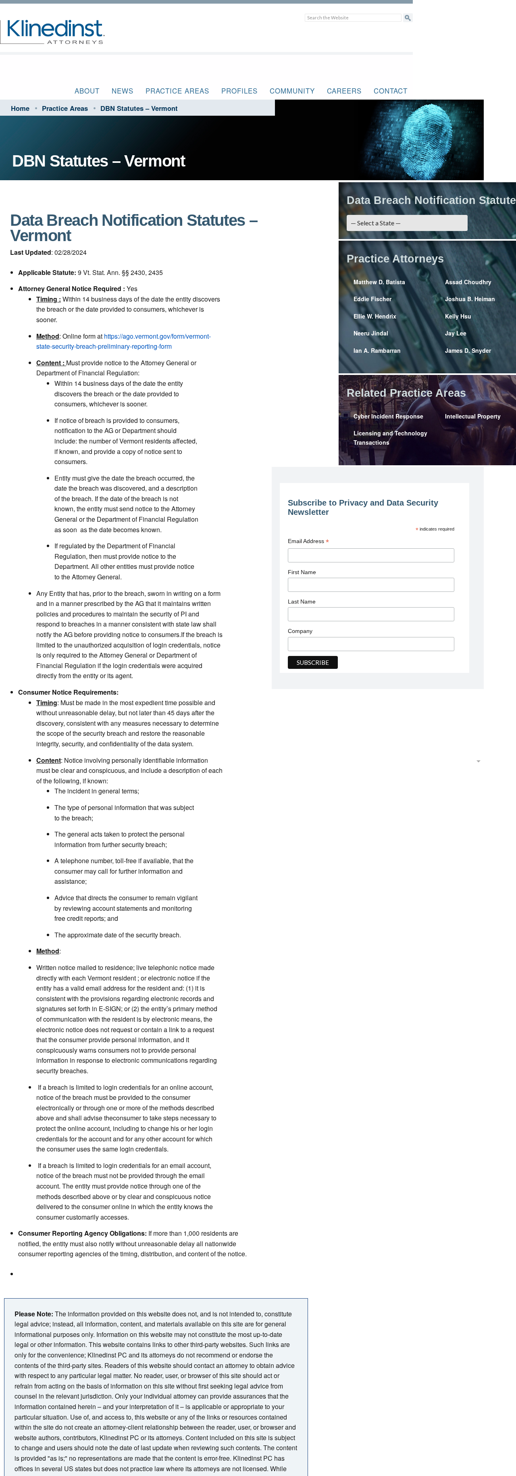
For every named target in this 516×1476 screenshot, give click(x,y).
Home (20, 108)
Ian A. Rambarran (377, 350)
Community (292, 90)
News (122, 90)
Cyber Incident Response (388, 416)
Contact (391, 90)
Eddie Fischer (372, 299)
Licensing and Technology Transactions (390, 437)
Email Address (308, 542)
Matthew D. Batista (379, 282)
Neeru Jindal (371, 333)
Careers (344, 90)
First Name (302, 572)
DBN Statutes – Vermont (139, 108)
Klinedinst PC (66, 36)
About (87, 90)
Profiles (239, 90)
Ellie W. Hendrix (375, 316)
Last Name (302, 601)
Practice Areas (177, 90)
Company (300, 631)
